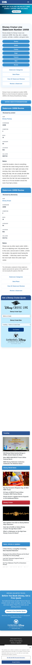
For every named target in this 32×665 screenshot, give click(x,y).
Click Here (15, 11)
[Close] (30, 647)
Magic (16, 53)
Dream (16, 45)
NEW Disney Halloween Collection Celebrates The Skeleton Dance (13, 462)
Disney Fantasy (7, 119)
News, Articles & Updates (11, 544)
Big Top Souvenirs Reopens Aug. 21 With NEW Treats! (16, 488)
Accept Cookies (16, 662)
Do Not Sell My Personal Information (16, 657)
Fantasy (16, 49)
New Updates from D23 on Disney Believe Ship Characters (16, 523)
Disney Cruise (8, 502)
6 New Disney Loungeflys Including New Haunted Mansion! (14, 549)
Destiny (16, 41)
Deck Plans (16, 74)
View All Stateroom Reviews (16, 79)
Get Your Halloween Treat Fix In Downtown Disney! (14, 563)
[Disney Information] (4, 1)
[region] (16, 655)
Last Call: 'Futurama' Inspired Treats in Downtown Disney (13, 559)
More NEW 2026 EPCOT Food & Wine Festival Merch (14, 458)
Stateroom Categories (16, 70)
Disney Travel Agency (16, 641)
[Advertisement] (16, 366)
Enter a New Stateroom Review (16, 102)
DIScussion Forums (16, 639)
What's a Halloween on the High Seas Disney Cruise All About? (14, 532)
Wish (16, 61)
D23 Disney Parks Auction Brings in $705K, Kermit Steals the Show (14, 454)
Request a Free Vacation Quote (16, 611)
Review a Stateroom (16, 83)
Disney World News (9, 468)
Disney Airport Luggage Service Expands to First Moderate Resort (16, 497)
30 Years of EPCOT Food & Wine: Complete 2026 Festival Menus (13, 493)
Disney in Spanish (16, 643)
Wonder (16, 65)
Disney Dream (6, 200)
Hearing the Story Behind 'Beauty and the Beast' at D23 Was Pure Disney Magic (16, 554)
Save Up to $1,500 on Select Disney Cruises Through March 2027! (14, 527)
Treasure (16, 57)
